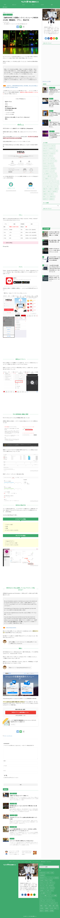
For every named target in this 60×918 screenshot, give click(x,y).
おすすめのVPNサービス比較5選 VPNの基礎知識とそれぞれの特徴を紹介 (54, 258)
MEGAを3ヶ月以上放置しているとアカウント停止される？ (17, 117)
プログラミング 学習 (46, 81)
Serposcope (42, 887)
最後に (6, 119)
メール (5, 765)
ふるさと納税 (46, 173)
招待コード (45, 196)
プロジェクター (55, 181)
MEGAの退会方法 (9, 110)
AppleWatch (52, 148)
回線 (44, 191)
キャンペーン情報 (47, 176)
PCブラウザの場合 (10, 114)
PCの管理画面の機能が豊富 (11, 108)
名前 (5, 760)
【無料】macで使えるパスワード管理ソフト (19, 795)
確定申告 (45, 199)
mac (52, 158)
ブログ (5, 4)
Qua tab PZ (50, 163)
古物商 (56, 188)
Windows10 (46, 168)
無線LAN (52, 196)
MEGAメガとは (8, 101)
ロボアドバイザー (54, 186)
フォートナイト (46, 181)
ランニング (56, 183)
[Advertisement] (20, 203)
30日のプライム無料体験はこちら (20, 712)
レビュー (45, 186)
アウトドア (53, 173)
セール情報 (45, 178)
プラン (6, 103)
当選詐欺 (45, 193)
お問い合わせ (5, 7)
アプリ (6, 105)
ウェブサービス (9, 735)
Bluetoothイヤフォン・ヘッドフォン (50, 150)
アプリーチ (29, 279)
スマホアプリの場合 (10, 112)
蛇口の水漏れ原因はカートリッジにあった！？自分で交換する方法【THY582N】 (54, 114)
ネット (23, 4)
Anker (53, 145)
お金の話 (53, 168)
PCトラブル (53, 160)
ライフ (33, 4)
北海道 (51, 188)
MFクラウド (46, 160)
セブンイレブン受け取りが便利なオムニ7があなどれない (22, 840)
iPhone (45, 155)
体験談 (45, 188)
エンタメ (42, 4)
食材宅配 (52, 199)
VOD (52, 4)
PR (44, 163)
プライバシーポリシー (35, 861)
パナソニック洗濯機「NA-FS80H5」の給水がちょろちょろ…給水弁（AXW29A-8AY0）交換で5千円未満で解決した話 (54, 103)
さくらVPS (45, 171)
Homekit (52, 153)
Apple (45, 148)
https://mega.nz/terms (11, 627)
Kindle (50, 155)
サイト (5, 770)
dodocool (45, 153)
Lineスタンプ (46, 158)
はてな (52, 171)
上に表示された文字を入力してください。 (11, 777)
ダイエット (52, 178)
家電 (49, 191)
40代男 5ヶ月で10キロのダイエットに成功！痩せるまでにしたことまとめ (54, 250)
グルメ (55, 176)
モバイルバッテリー (47, 183)
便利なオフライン (8, 106)
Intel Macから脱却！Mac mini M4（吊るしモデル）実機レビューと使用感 (54, 233)
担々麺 (51, 193)
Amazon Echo (46, 145)
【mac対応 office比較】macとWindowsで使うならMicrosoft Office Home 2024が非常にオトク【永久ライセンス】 (54, 268)
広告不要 (55, 191)
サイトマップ (49, 861)
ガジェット (14, 4)
